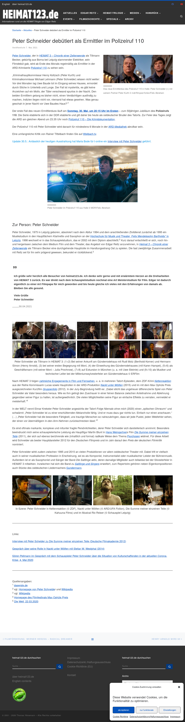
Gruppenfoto (50, 389)
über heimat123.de (23, 676)
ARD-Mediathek (117, 126)
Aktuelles (27, 30)
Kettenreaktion (163, 381)
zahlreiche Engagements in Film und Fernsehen (67, 381)
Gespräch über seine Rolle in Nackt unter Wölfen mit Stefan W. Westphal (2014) (58, 548)
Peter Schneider (21, 55)
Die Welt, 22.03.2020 (26, 601)
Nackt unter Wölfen (112, 385)
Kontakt (71, 675)
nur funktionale (146, 709)
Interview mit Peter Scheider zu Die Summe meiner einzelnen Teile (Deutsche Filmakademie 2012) (69, 541)
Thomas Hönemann (26, 715)
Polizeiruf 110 (39, 67)
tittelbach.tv (89, 134)
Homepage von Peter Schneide (37, 589)
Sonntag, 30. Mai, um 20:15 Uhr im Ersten (92, 111)
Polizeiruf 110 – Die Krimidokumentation (92, 119)
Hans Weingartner (116, 432)
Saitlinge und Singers (87, 464)
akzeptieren (123, 709)
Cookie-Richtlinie (120, 716)
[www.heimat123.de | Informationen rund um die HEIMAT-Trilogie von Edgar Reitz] (30, 13)
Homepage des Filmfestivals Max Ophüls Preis (41, 597)
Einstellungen (169, 709)
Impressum (175, 716)
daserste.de (21, 585)
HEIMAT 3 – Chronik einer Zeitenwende (62, 55)
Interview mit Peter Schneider (125, 141)
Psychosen (133, 436)
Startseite (16, 30)
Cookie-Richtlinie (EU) (80, 666)
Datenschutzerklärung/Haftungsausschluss (149, 716)
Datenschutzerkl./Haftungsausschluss (89, 662)
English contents (21, 681)
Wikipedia (67, 589)
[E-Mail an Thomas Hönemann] (177, 4)
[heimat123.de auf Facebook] (173, 4)
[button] (179, 687)
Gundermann (74, 468)
